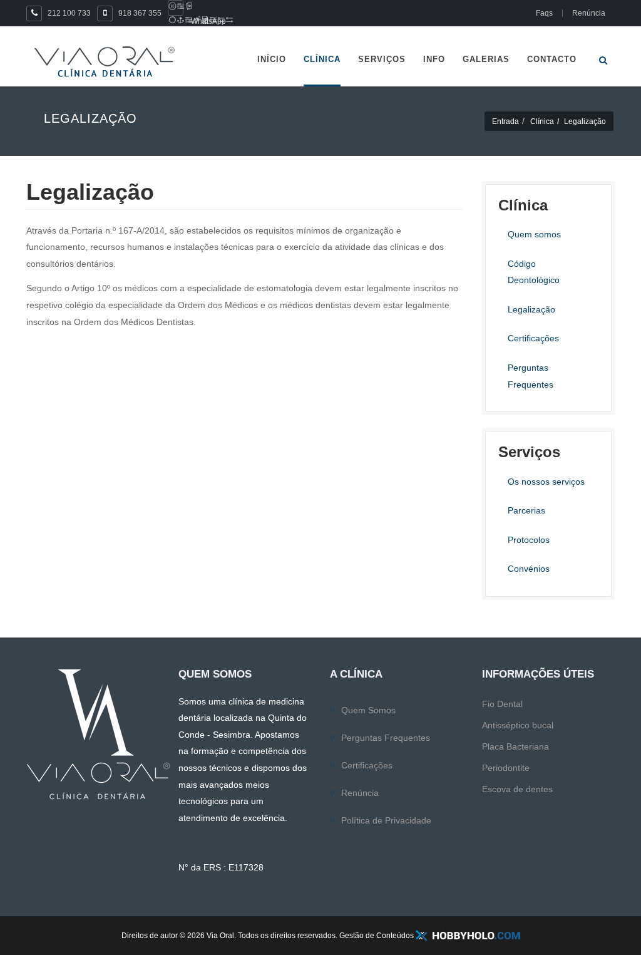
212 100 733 (69, 13)
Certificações (366, 765)
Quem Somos (368, 710)
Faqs (544, 13)
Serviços (382, 59)
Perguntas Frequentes (385, 738)
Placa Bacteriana (515, 746)
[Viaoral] (104, 62)
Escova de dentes (517, 789)
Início (271, 59)
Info (434, 59)
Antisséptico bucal (517, 725)
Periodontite (506, 768)
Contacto (552, 59)
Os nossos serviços (546, 482)
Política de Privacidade (386, 820)
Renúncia (360, 793)
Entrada (505, 121)
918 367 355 (140, 13)
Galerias (486, 59)
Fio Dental (502, 704)
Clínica (322, 59)
